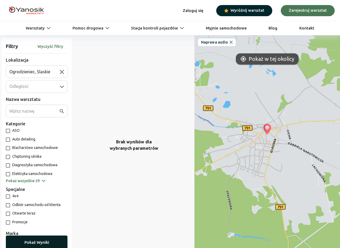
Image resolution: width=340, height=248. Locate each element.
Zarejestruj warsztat (308, 10)
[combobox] (34, 71)
